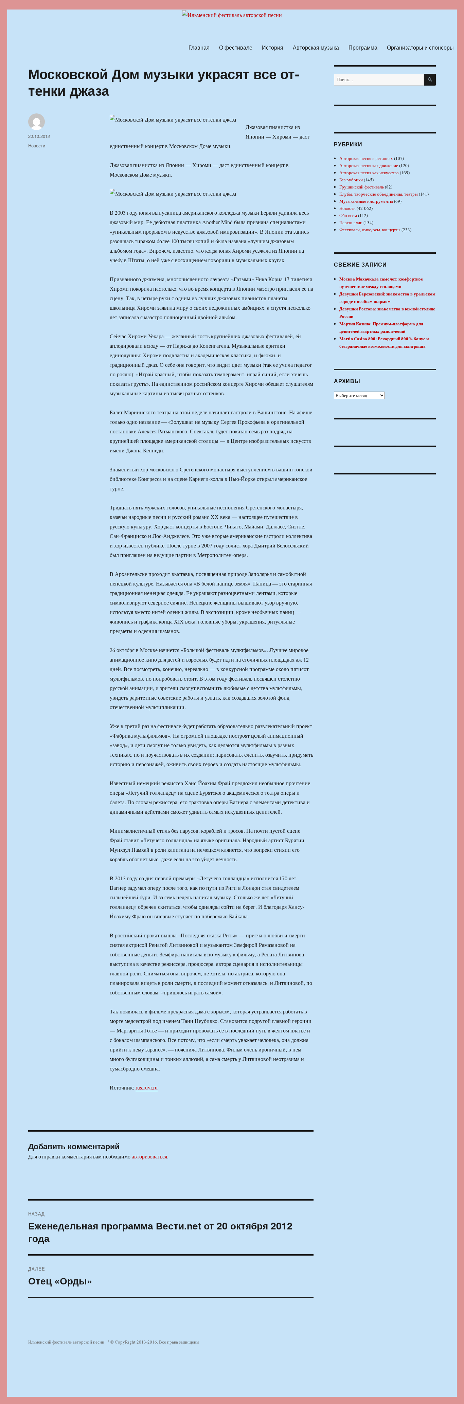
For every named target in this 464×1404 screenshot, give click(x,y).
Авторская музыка (316, 47)
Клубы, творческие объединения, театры (378, 194)
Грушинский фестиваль (361, 187)
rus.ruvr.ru (147, 1087)
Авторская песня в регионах (366, 158)
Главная (199, 47)
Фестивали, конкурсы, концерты (369, 230)
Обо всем (348, 215)
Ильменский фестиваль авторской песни (66, 1342)
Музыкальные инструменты (366, 201)
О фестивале (235, 47)
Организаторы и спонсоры (420, 47)
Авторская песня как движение (368, 165)
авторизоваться (149, 1156)
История (272, 47)
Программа (363, 47)
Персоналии (350, 222)
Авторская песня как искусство (369, 172)
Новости (36, 145)
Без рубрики (351, 180)
